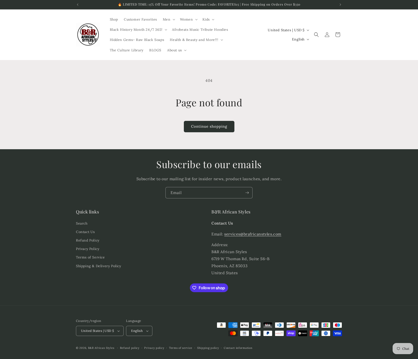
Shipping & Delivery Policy (98, 266)
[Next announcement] (340, 4)
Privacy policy (154, 348)
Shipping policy (208, 348)
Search (82, 223)
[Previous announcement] (77, 4)
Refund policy (130, 348)
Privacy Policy (87, 249)
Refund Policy (87, 240)
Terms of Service (90, 257)
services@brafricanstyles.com (252, 234)
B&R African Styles (101, 348)
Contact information (238, 348)
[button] (168, 19)
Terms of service (180, 348)
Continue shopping (209, 126)
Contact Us (85, 232)
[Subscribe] (247, 192)
